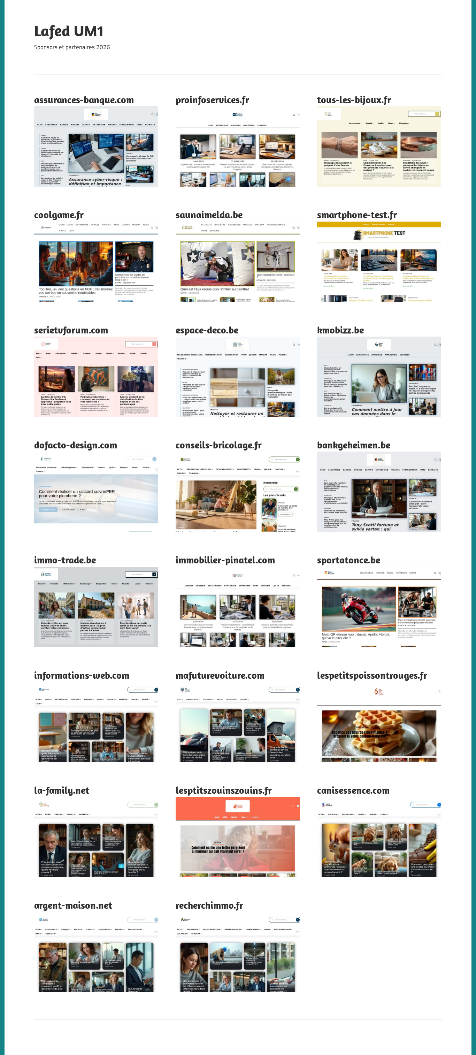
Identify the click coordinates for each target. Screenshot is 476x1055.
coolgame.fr (59, 214)
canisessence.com (353, 790)
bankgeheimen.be (353, 445)
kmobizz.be (340, 330)
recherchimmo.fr (209, 905)
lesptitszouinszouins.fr (224, 790)
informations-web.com (81, 675)
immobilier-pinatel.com (225, 560)
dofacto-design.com (75, 445)
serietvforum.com (71, 330)
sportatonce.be (348, 560)
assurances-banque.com (84, 99)
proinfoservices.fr (212, 99)
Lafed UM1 (69, 30)
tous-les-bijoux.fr (354, 99)
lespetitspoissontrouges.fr (372, 675)
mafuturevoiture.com (220, 675)
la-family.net (61, 790)
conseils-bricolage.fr (219, 445)
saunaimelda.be (209, 214)
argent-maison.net (73, 905)
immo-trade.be (65, 560)
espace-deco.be (207, 330)
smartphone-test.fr (357, 214)
